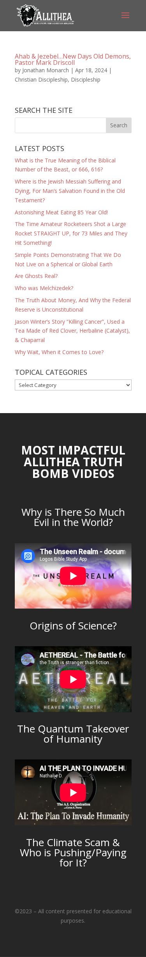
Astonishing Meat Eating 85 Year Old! (61, 212)
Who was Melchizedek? (44, 288)
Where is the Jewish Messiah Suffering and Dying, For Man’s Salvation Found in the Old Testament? (70, 191)
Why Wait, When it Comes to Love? (59, 352)
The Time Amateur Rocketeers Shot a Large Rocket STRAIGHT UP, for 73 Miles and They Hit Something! (71, 233)
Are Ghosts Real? (36, 276)
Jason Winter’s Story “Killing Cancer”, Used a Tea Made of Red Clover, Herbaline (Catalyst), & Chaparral (72, 331)
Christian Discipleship (41, 79)
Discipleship (85, 79)
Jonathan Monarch (45, 70)
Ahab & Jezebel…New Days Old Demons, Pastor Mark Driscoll (73, 59)
